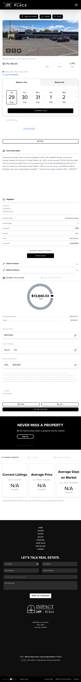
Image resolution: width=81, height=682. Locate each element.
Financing (40, 540)
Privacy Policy (49, 679)
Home (40, 528)
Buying (40, 534)
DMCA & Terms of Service (63, 679)
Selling (40, 537)
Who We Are (40, 546)
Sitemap (76, 679)
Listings (40, 531)
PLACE (59, 657)
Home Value (40, 543)
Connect (40, 549)
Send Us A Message (40, 596)
